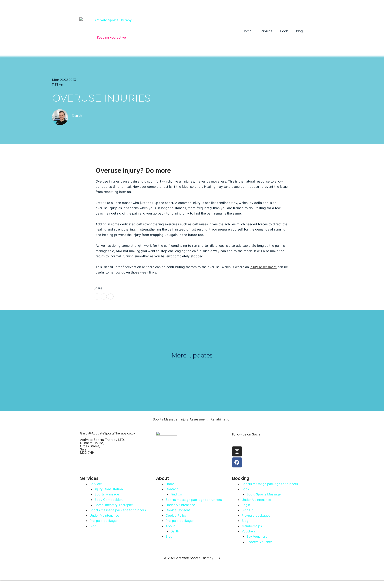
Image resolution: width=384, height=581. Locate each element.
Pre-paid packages (104, 521)
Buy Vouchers (256, 536)
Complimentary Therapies (113, 505)
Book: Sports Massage (263, 494)
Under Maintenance (104, 515)
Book (284, 31)
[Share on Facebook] (97, 296)
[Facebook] (237, 462)
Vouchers (249, 531)
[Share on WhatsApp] (104, 296)
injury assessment (263, 267)
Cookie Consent (178, 510)
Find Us (176, 494)
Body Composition (108, 500)
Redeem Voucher (259, 542)
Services (265, 31)
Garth (174, 531)
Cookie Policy (176, 515)
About (170, 526)
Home (246, 31)
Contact (172, 489)
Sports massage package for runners (118, 510)
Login (246, 505)
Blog (299, 31)
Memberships (252, 526)
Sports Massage (106, 494)
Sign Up (248, 510)
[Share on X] (111, 296)
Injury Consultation (108, 489)
